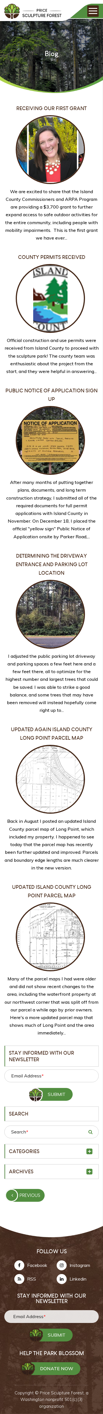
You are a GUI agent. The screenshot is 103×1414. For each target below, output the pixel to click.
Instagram (80, 1265)
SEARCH (90, 1132)
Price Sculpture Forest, (63, 1393)
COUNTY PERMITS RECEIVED (51, 257)
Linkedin (78, 1279)
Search (19, 1132)
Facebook (37, 1265)
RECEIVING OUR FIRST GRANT (51, 108)
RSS (31, 1279)
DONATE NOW (56, 1368)
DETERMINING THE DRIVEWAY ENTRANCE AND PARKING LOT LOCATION (52, 564)
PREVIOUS (29, 1195)
